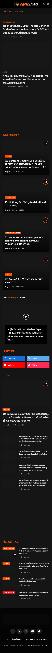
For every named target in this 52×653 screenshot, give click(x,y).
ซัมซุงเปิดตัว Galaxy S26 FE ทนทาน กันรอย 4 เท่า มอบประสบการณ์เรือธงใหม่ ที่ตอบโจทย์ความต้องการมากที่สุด (33, 439)
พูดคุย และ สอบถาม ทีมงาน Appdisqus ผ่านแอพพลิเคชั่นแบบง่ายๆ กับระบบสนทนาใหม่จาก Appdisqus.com (25, 79)
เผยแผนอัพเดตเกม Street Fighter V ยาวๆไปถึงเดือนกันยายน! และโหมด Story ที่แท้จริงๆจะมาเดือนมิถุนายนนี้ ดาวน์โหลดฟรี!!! (26, 29)
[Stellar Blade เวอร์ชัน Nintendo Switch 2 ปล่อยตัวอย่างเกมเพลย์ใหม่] (9, 596)
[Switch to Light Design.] (44, 4)
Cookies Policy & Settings (35, 639)
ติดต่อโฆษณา (17, 639)
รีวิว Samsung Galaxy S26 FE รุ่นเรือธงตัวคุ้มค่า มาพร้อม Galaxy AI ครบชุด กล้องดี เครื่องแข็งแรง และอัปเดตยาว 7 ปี (25, 164)
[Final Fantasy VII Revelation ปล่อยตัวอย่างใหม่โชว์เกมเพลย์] (9, 582)
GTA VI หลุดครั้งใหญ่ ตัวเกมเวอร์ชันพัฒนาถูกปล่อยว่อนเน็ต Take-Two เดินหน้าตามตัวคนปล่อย (34, 566)
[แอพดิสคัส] (26, 4)
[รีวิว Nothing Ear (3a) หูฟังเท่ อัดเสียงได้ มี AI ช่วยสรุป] (26, 195)
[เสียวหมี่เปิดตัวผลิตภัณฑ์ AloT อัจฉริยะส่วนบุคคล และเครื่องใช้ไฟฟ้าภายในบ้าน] (9, 455)
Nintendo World (10, 592)
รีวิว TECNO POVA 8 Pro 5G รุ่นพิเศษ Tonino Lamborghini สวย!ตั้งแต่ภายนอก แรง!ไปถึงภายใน (24, 241)
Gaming (6, 563)
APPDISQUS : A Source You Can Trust (35, 645)
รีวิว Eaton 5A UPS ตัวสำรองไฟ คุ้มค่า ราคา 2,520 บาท (24, 280)
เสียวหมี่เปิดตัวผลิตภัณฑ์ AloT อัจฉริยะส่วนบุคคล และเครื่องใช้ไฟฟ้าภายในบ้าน (33, 452)
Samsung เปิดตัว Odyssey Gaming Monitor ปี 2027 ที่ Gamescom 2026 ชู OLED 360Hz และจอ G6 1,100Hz (33, 468)
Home (16, 11)
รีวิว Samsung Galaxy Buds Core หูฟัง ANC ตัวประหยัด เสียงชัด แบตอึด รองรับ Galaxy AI (33, 551)
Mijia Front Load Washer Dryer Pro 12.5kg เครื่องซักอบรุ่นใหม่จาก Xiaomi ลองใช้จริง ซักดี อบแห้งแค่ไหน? (25, 334)
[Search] (48, 4)
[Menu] (4, 4)
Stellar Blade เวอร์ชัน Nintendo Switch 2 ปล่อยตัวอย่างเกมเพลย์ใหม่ (33, 593)
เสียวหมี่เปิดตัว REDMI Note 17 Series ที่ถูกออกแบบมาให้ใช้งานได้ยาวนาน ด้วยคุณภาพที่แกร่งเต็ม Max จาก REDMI (33, 483)
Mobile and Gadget (11, 548)
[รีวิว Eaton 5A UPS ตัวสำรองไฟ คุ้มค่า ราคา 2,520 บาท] (26, 272)
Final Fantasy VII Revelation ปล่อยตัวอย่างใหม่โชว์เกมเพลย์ (32, 580)
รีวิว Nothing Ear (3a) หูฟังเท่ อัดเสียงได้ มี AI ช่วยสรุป (25, 203)
